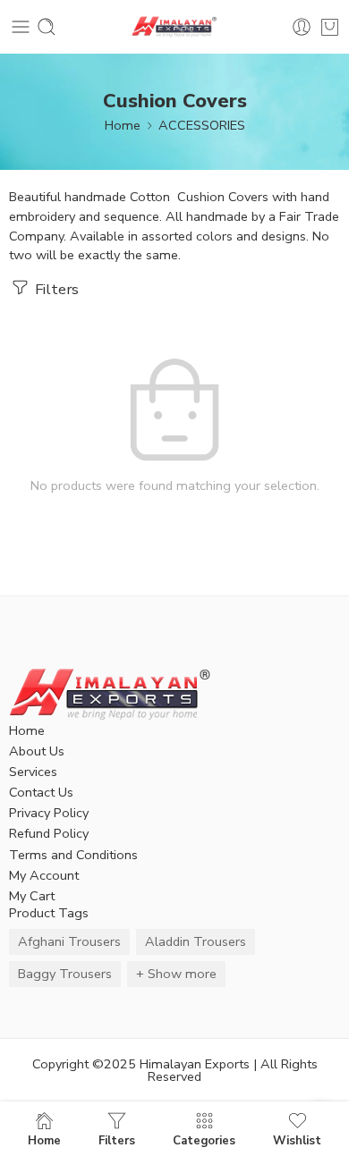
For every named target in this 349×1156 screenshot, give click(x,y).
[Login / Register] (301, 27)
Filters (55, 289)
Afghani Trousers (69, 941)
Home (122, 125)
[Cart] (329, 27)
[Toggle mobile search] (46, 27)
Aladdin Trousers (195, 941)
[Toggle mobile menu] (20, 27)
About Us (36, 751)
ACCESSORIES (201, 125)
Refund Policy (49, 833)
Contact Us (41, 792)
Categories (204, 1140)
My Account (44, 875)
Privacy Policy (49, 813)
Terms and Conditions (73, 855)
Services (33, 772)
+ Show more (176, 974)
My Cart (32, 896)
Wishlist (297, 1140)
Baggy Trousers (65, 974)
